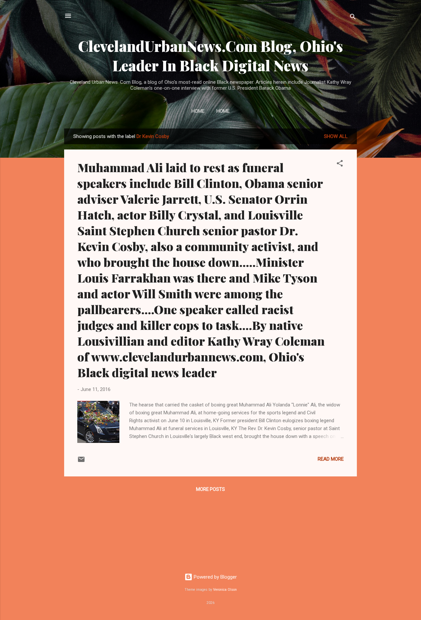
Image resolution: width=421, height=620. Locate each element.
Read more (331, 459)
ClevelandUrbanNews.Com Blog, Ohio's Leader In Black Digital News (210, 55)
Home (198, 111)
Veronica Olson (225, 589)
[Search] (353, 18)
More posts (210, 489)
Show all (336, 136)
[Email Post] (81, 462)
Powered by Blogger (214, 577)
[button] (340, 164)
